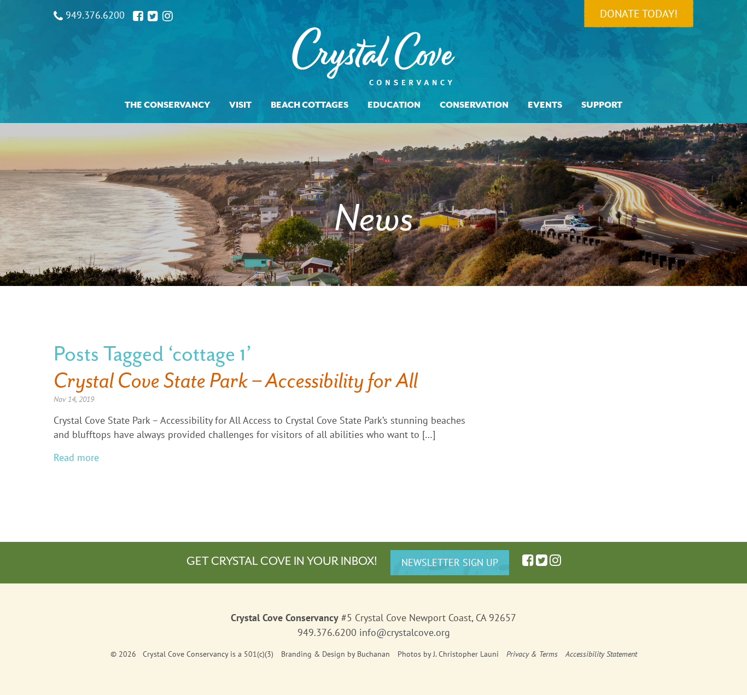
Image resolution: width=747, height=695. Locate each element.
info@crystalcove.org (404, 632)
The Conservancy (167, 105)
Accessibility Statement (601, 654)
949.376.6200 (94, 15)
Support (601, 105)
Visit (240, 105)
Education (394, 105)
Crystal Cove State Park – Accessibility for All (236, 380)
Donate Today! (639, 14)
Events (545, 105)
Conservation (474, 105)
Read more (76, 457)
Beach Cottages (309, 105)
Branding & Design (313, 654)
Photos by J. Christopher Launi (448, 654)
